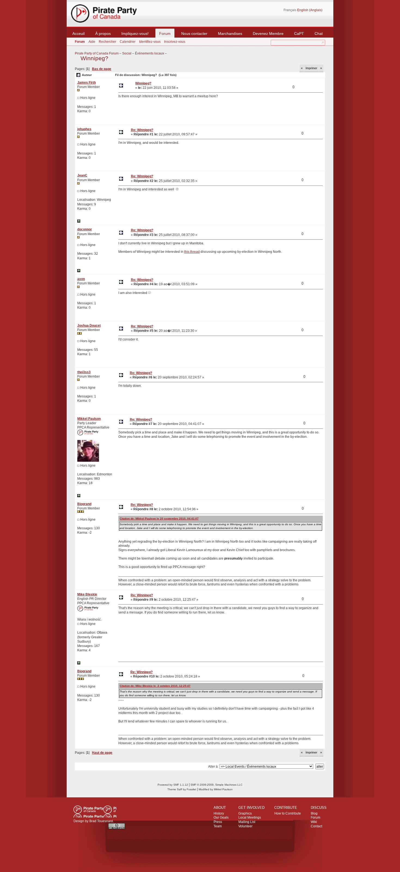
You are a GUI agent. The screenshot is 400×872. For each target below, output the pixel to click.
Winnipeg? (94, 58)
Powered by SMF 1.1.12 (173, 784)
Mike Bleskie (87, 594)
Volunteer (245, 826)
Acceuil (78, 33)
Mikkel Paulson (89, 419)
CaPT (299, 33)
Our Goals (221, 817)
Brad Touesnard (101, 821)
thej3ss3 (84, 372)
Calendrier (128, 42)
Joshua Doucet (89, 325)
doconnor (84, 229)
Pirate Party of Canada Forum (97, 53)
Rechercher (107, 42)
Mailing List (246, 822)
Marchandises (230, 33)
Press (218, 822)
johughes (84, 129)
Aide (91, 42)
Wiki (314, 822)
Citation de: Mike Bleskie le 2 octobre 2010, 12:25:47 (155, 685)
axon (81, 279)
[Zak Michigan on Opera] (78, 221)
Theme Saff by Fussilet (181, 789)
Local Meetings (249, 817)
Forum (165, 33)
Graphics (245, 813)
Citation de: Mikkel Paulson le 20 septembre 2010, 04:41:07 (159, 518)
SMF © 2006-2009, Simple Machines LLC (216, 784)
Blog (314, 813)
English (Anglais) (309, 10)
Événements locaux (149, 53)
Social (126, 53)
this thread (192, 252)
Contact (316, 826)
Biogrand (84, 504)
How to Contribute (287, 813)
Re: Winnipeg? (142, 130)
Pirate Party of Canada (94, 812)
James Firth (86, 82)
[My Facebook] (78, 663)
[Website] (78, 271)
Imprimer (311, 68)
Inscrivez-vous (174, 42)
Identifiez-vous (150, 42)
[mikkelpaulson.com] (78, 496)
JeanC (82, 175)
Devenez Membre (268, 33)
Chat (319, 33)
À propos (103, 33)
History (219, 813)
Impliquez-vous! (135, 33)
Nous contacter (194, 33)
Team (218, 826)
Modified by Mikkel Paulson (216, 789)
